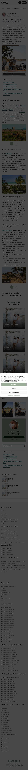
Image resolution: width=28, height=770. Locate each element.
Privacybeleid (10, 395)
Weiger (14, 388)
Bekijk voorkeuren (14, 392)
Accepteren (14, 384)
